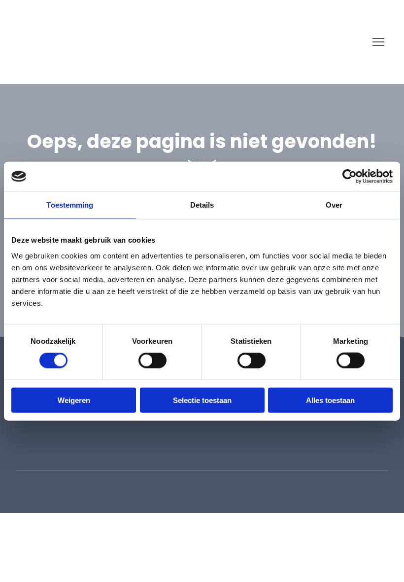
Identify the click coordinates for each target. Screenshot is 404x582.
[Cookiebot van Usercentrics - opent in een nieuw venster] (349, 176)
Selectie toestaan (202, 400)
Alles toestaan (330, 400)
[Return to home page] (43, 42)
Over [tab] (334, 205)
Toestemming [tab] (69, 205)
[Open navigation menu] (378, 42)
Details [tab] (202, 205)
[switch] (152, 360)
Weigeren (74, 400)
